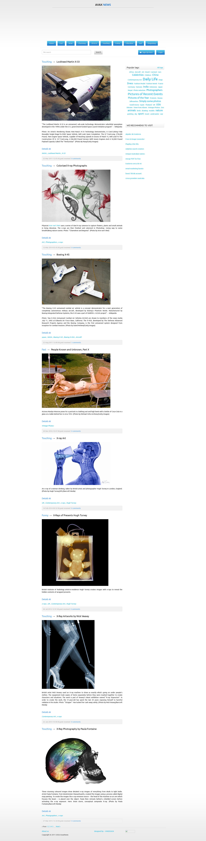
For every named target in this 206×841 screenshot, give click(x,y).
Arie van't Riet (54, 226)
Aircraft (79, 337)
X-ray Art (61, 438)
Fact (44, 349)
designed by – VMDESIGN (104, 831)
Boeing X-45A (69, 337)
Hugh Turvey (71, 503)
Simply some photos (150, 101)
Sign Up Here (147, 52)
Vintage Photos (48, 426)
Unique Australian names (135, 154)
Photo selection (139, 90)
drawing (145, 111)
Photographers (51, 242)
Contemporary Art (52, 503)
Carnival (154, 72)
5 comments (76, 342)
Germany (131, 87)
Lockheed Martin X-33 (68, 61)
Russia (160, 98)
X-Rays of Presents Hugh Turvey (70, 515)
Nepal (130, 90)
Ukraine (130, 107)
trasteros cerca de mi (134, 164)
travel (147, 114)
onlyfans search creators (135, 149)
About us (45, 831)
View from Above (140, 107)
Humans (139, 87)
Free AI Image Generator (135, 139)
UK (43, 503)
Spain (142, 105)
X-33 (63, 153)
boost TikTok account (134, 173)
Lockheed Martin (54, 153)
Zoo (162, 107)
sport (141, 113)
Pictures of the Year (138, 97)
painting (130, 114)
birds (139, 111)
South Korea (134, 105)
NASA (44, 153)
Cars (159, 72)
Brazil (147, 72)
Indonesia (153, 87)
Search (98, 52)
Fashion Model (139, 84)
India (145, 86)
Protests (153, 98)
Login (160, 52)
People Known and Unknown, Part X (70, 349)
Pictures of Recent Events (145, 94)
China (155, 75)
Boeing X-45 (63, 254)
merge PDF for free (133, 159)
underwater (154, 114)
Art (43, 242)
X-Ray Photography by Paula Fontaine (77, 729)
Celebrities (138, 75)
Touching (47, 61)
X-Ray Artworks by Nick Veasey (73, 616)
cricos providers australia (135, 178)
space (44, 337)
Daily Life (150, 79)
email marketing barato (134, 169)
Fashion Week (151, 84)
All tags (160, 68)
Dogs (161, 80)
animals (132, 110)
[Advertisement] (103, 24)
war (161, 114)
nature (159, 110)
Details (45, 149)
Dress (130, 83)
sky (136, 114)
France (160, 84)
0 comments (76, 159)
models (151, 111)
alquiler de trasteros (133, 134)
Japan (160, 87)
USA (158, 104)
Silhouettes (134, 101)
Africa (131, 72)
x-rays (60, 242)
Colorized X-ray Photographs (72, 165)
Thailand (148, 105)
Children (148, 75)
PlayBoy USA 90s (132, 144)
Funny (45, 515)
